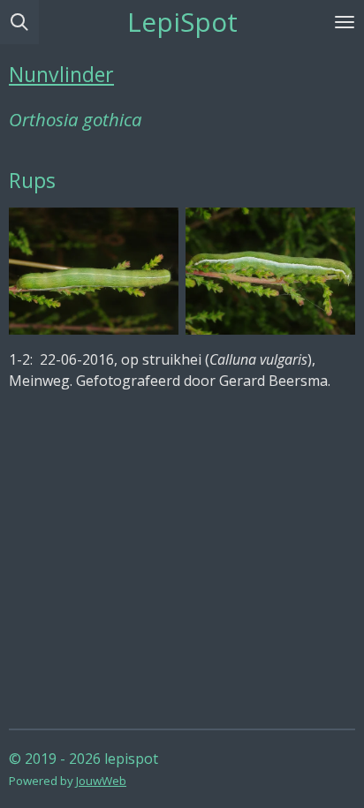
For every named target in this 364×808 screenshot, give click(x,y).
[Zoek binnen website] (19, 22)
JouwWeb (101, 781)
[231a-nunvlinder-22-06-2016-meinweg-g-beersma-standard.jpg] (93, 271)
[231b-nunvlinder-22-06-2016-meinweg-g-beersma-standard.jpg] (270, 271)
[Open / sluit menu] (344, 22)
